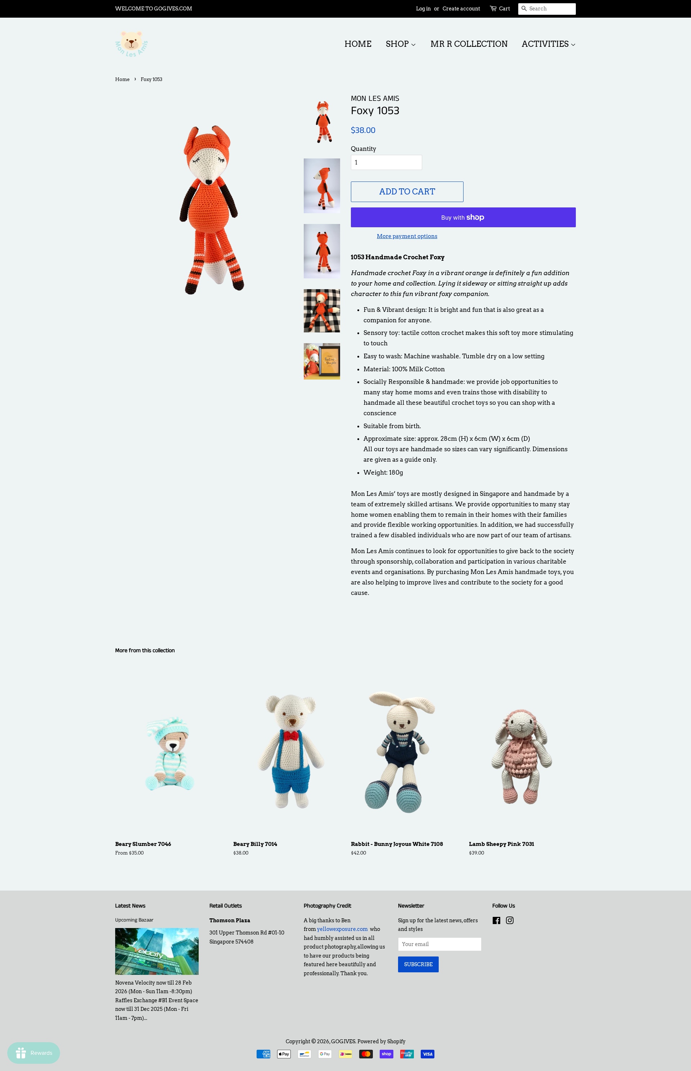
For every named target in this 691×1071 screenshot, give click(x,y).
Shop (398, 44)
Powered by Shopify (381, 1041)
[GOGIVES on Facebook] (496, 922)
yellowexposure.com (342, 929)
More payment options (407, 236)
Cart (504, 9)
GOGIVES (343, 1041)
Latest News (130, 906)
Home (357, 44)
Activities (546, 44)
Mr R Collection (468, 44)
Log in (423, 9)
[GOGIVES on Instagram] (510, 922)
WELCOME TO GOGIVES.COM (153, 9)
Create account (461, 9)
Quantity (363, 148)
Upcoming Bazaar (134, 920)
